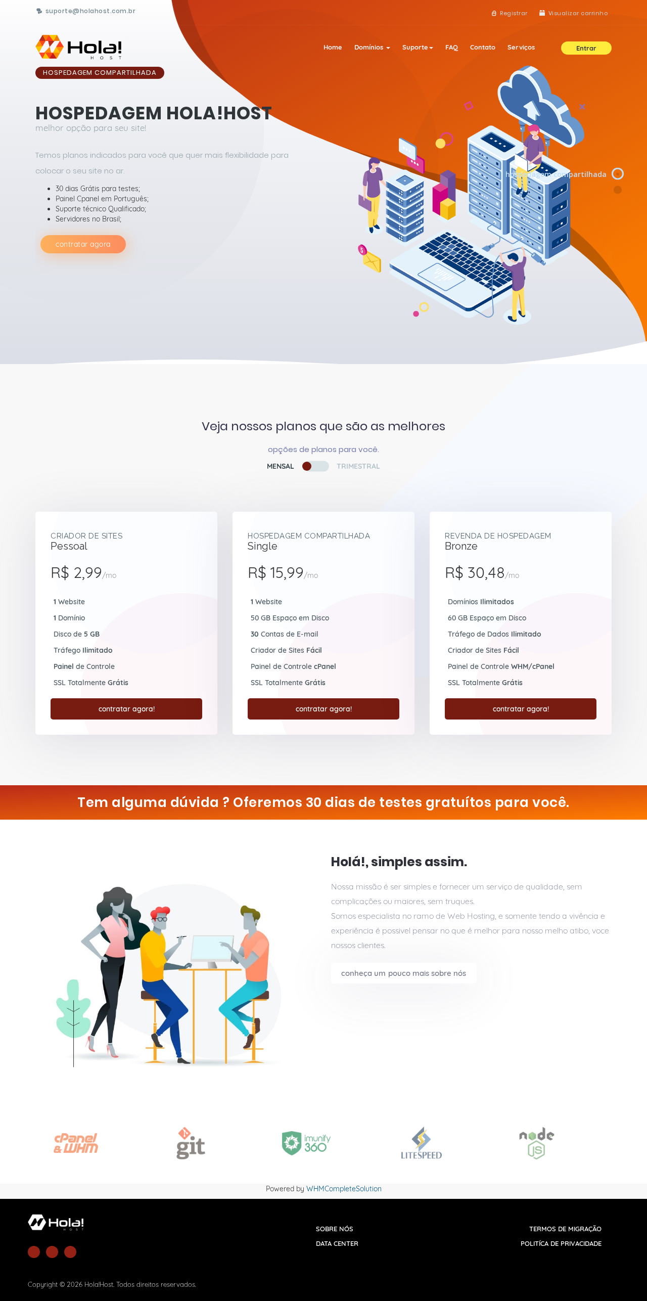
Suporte (415, 47)
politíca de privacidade (561, 1243)
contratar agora (83, 244)
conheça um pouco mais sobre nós (404, 973)
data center (337, 1243)
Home (333, 47)
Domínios (369, 47)
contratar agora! (127, 708)
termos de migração (565, 1229)
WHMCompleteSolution (344, 1188)
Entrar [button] (586, 48)
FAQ (451, 47)
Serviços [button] (521, 47)
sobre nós (334, 1229)
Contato (482, 47)
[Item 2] (618, 190)
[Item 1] (618, 174)
